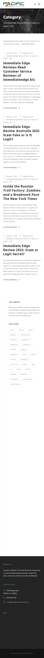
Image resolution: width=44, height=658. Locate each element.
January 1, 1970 (11, 53)
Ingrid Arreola (28, 53)
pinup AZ (27, 369)
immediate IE (14, 345)
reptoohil (24, 374)
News (33, 365)
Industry (13, 350)
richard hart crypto (27, 44)
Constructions (25, 335)
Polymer (13, 374)
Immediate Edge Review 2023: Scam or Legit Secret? (20, 250)
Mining (33, 355)
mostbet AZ (24, 360)
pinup (18, 369)
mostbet (13, 360)
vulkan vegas (27, 379)
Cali (33, 653)
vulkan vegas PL (15, 384)
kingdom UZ (14, 355)
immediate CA (26, 340)
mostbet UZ (14, 365)
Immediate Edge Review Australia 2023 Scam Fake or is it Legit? (21, 133)
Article (31, 330)
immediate (13, 340)
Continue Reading (10, 108)
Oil (11, 369)
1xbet (12, 330)
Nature (25, 365)
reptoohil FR (14, 379)
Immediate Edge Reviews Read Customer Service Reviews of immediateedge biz (19, 72)
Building (13, 335)
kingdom (23, 350)
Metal (24, 355)
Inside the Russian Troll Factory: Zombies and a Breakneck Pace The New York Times (21, 193)
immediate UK (27, 345)
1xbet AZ (21, 330)
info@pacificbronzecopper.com (18, 602)
